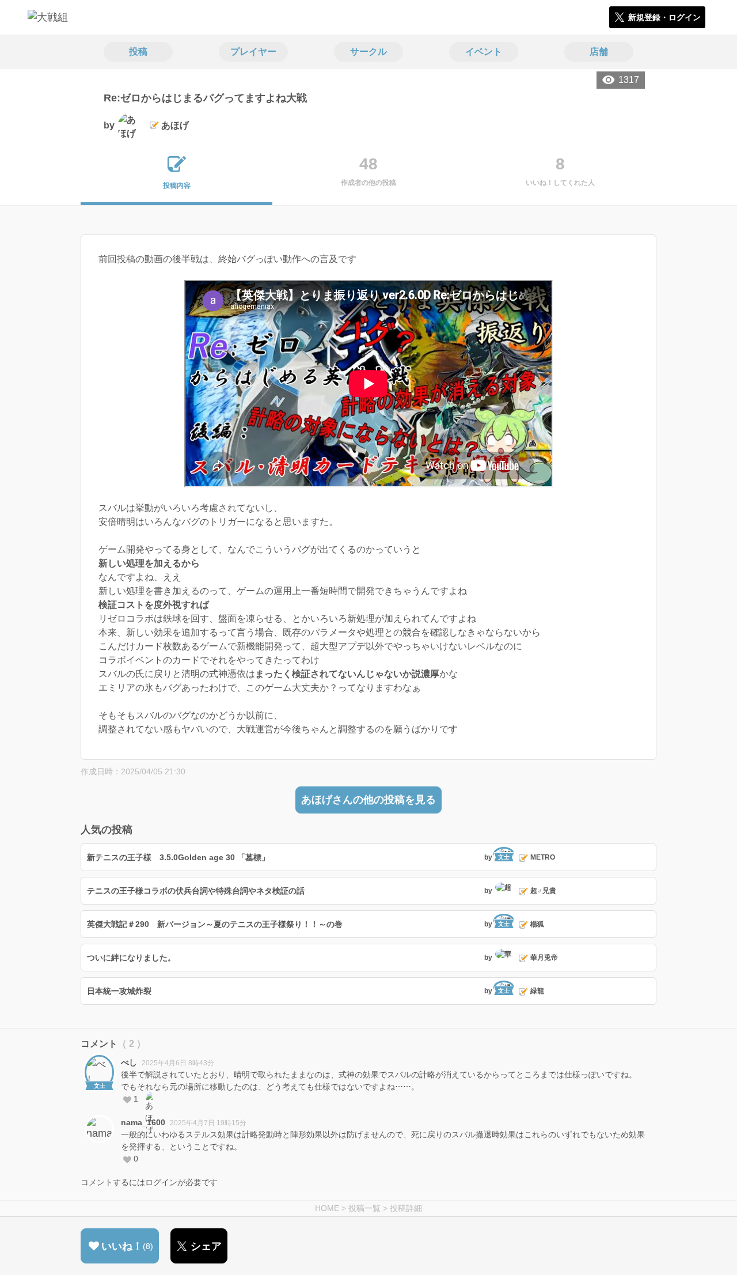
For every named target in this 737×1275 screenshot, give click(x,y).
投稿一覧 (364, 1208)
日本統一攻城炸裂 (119, 991)
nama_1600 (143, 1122)
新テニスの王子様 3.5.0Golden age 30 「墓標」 (178, 857)
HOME (327, 1208)
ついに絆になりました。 (131, 957)
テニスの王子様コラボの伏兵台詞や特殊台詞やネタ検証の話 (196, 890)
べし (129, 1062)
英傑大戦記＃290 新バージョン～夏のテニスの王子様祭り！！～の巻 (215, 924)
